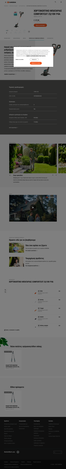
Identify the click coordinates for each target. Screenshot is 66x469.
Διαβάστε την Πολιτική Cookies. (33, 55)
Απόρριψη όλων (34, 59)
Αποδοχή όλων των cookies (36, 63)
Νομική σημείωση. (42, 55)
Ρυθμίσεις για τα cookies (20, 59)
